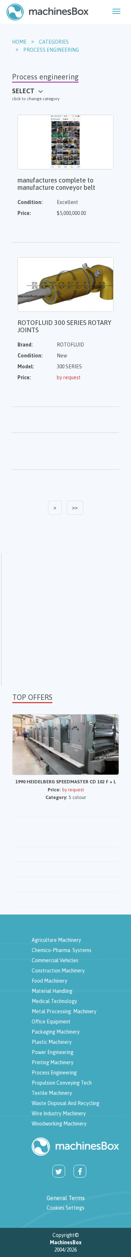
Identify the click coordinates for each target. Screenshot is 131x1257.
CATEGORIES (54, 42)
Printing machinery (53, 1062)
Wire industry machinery (59, 1113)
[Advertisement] (65, 618)
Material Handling (52, 991)
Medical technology (54, 1001)
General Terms (66, 1198)
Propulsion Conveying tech (62, 1083)
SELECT (23, 91)
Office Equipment (51, 1022)
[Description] (47, 12)
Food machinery (49, 981)
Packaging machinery (56, 1032)
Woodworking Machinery (59, 1124)
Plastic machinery (52, 1042)
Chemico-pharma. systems (61, 950)
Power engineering (53, 1052)
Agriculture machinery (56, 940)
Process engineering (51, 50)
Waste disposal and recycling (65, 1103)
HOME (19, 42)
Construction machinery (58, 971)
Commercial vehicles (55, 960)
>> (75, 507)
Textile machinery (52, 1093)
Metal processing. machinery (64, 1011)
